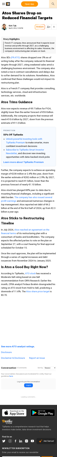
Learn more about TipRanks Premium (23, 170)
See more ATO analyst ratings (17, 354)
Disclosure (6, 360)
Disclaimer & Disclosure (13, 366)
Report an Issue (37, 366)
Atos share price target (37, 299)
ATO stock (30, 281)
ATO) (13, 65)
